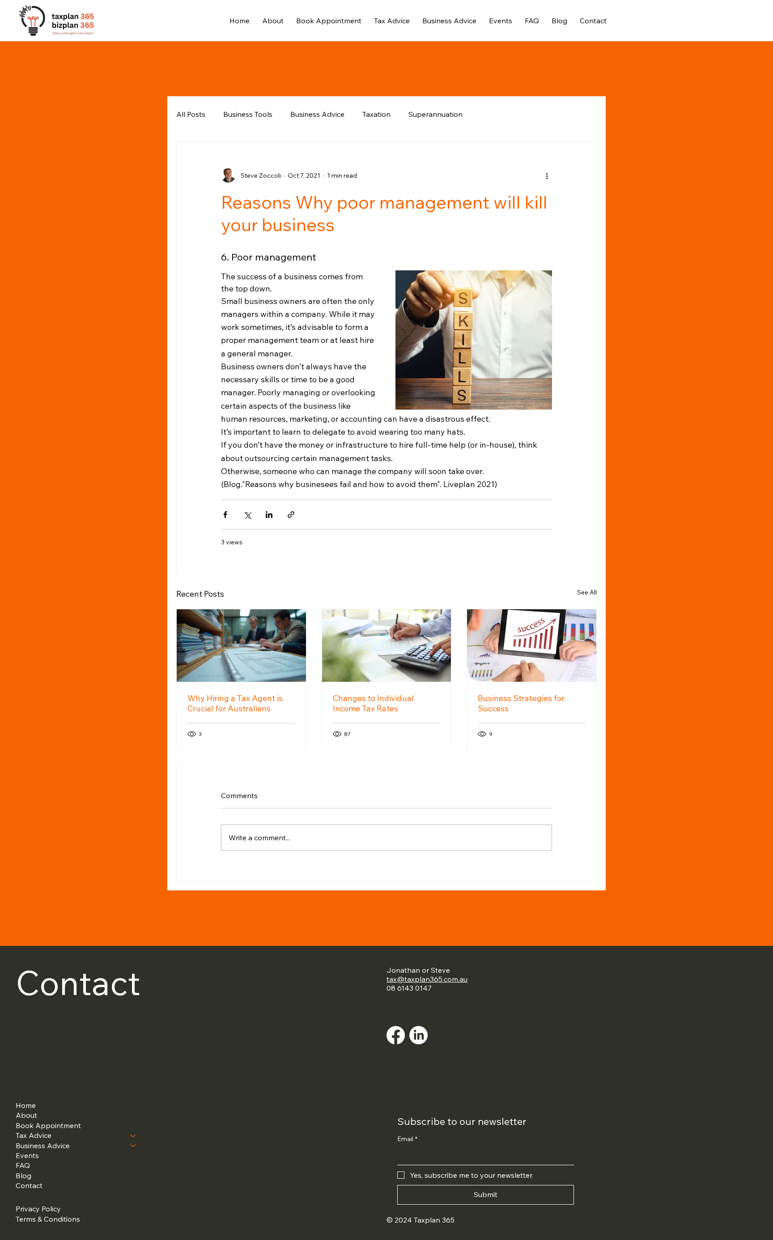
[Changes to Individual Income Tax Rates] (386, 645)
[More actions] (546, 175)
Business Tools (247, 114)
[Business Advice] (133, 1145)
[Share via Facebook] (225, 514)
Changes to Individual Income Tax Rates (373, 703)
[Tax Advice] (133, 1135)
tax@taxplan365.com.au (426, 979)
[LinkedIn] (418, 1035)
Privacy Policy (38, 1208)
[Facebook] (395, 1035)
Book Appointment (48, 1125)
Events (27, 1155)
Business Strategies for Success (521, 703)
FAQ (23, 1165)
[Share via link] (291, 514)
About (26, 1115)
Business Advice (317, 114)
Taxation (376, 114)
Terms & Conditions (48, 1218)
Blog (23, 1175)
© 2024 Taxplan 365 (420, 1219)
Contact (29, 1185)
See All (587, 592)
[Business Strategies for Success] (531, 645)
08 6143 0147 (409, 987)
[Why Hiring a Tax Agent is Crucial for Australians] (241, 645)
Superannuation (435, 114)
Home (26, 1105)
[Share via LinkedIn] (269, 514)
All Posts (190, 114)
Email (407, 1139)
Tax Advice (33, 1135)
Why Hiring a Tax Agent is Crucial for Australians (235, 703)
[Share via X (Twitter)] (247, 514)
